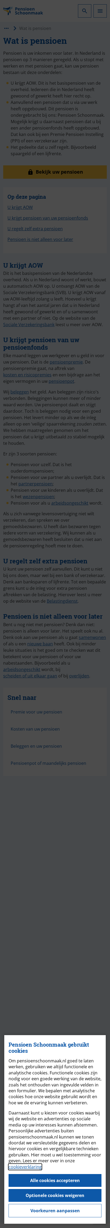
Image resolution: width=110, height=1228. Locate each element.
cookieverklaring (25, 1167)
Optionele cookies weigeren (55, 1195)
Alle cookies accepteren (55, 1180)
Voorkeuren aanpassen (55, 1211)
